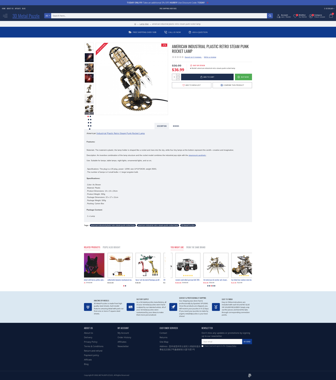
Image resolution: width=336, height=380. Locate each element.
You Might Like (177, 247)
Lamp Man (144, 24)
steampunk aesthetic (197, 155)
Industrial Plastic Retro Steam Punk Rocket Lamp (120, 133)
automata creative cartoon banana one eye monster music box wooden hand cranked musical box (239, 280)
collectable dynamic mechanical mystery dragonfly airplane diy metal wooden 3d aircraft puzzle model (152, 280)
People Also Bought (111, 247)
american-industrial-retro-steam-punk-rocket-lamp (158, 225)
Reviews (176, 126)
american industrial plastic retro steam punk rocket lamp (113, 225)
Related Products (92, 247)
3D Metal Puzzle (26, 15)
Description (161, 126)
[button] (89, 43)
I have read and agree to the (220, 346)
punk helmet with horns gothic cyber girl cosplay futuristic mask (124, 280)
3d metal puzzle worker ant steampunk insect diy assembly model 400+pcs (183, 280)
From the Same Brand (195, 247)
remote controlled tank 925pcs (94, 280)
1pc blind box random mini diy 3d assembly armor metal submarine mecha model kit (211, 280)
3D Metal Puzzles (188, 225)
